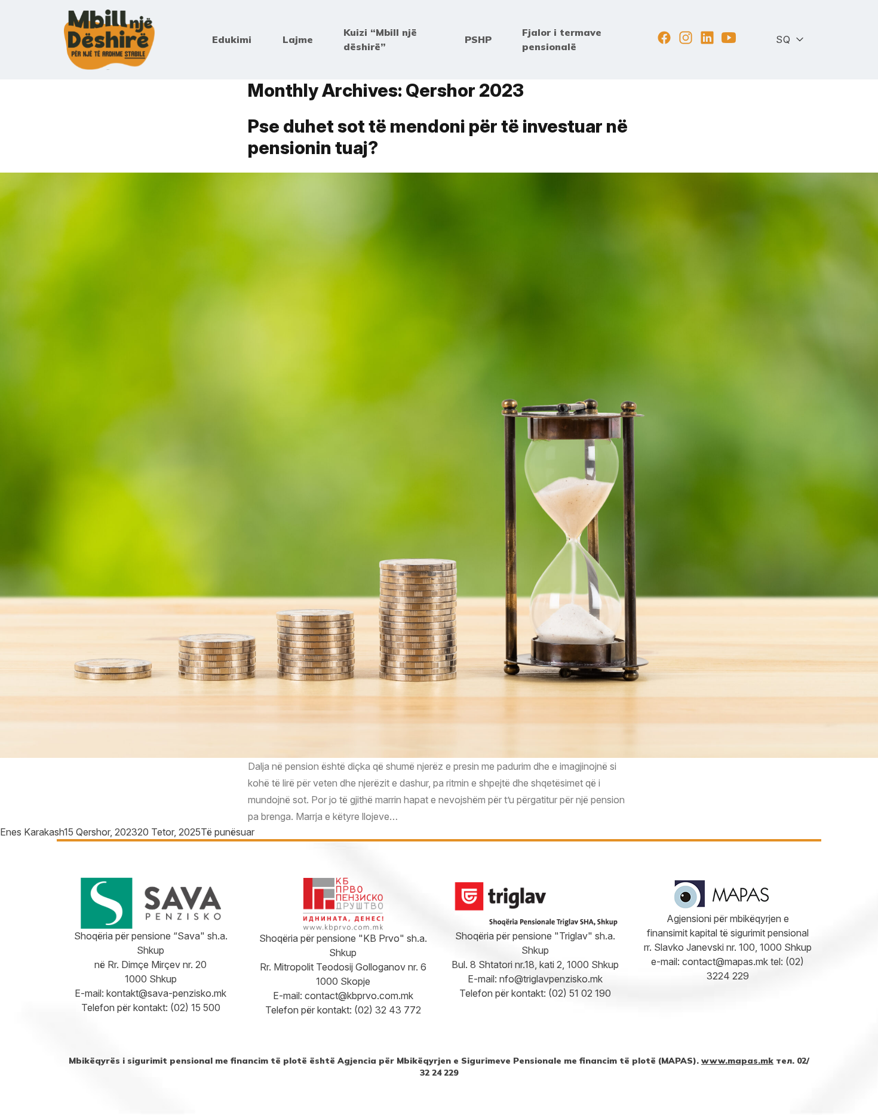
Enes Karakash (32, 832)
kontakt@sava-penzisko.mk (166, 993)
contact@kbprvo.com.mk (359, 996)
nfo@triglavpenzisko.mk (551, 979)
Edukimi (231, 39)
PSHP (478, 39)
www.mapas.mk (737, 1060)
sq (783, 39)
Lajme (298, 39)
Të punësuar (227, 832)
